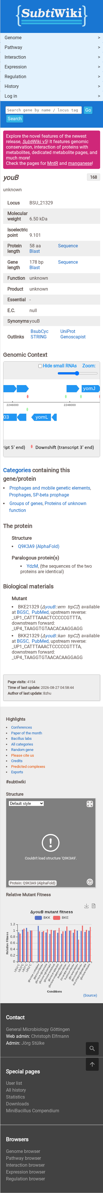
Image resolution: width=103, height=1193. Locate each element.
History (12, 86)
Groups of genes (26, 503)
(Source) (90, 995)
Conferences (21, 727)
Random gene (22, 750)
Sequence (68, 246)
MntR (52, 163)
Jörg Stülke (32, 1043)
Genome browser (23, 1151)
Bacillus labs (21, 738)
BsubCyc (39, 331)
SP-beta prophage (51, 495)
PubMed (40, 612)
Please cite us (22, 755)
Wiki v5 (34, 141)
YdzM (32, 566)
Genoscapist (73, 337)
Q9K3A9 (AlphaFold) (39, 546)
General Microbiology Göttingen (38, 1029)
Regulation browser (25, 1179)
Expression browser (25, 1172)
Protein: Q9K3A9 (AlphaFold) (33, 883)
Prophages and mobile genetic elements (49, 488)
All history (16, 1090)
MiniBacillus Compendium (32, 1110)
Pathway (13, 47)
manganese (80, 163)
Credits (17, 761)
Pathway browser (23, 1158)
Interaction (15, 57)
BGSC (23, 612)
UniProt (67, 331)
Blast (34, 251)
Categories (17, 470)
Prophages (20, 495)
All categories (22, 744)
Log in (11, 96)
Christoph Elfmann (50, 1036)
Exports (17, 772)
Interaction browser (25, 1165)
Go (88, 110)
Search (15, 118)
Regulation (15, 76)
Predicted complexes (28, 766)
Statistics (15, 1097)
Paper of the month (26, 733)
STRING (39, 337)
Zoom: (89, 365)
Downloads (17, 1104)
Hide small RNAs (60, 365)
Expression (16, 67)
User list (14, 1083)
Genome (13, 37)
